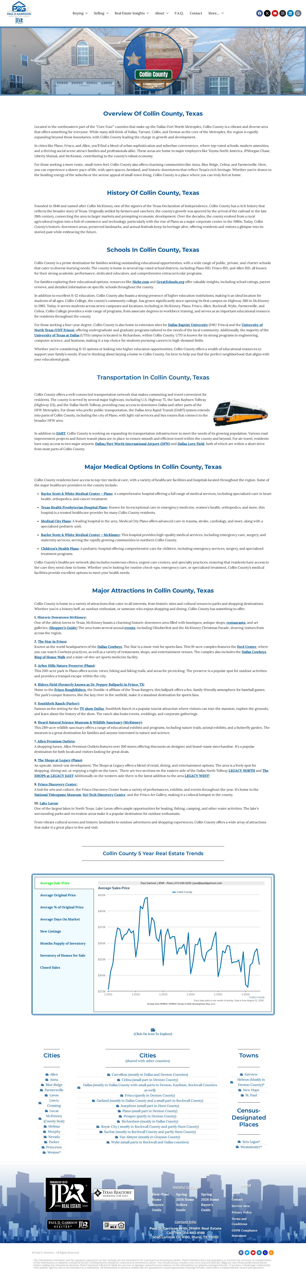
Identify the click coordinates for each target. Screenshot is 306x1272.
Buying (78, 13)
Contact (196, 13)
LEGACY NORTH (242, 770)
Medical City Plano (56, 521)
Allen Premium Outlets (56, 741)
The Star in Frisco (52, 641)
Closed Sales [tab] (50, 967)
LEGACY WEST (197, 776)
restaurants (235, 622)
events (129, 628)
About (159, 13)
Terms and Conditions (239, 1221)
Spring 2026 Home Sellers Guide (185, 1202)
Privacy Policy (242, 1212)
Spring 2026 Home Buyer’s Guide (210, 1202)
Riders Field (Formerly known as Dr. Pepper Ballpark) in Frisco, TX (91, 684)
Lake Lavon (49, 803)
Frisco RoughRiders (70, 690)
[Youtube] (275, 13)
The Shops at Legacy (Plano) (60, 760)
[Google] (298, 13)
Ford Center (246, 647)
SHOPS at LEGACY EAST (53, 776)
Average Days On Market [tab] (60, 919)
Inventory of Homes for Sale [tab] (62, 955)
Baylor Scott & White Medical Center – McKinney (80, 535)
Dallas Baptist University (188, 325)
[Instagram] (282, 13)
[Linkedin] (290, 13)
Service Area (241, 1206)
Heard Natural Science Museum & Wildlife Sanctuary (80, 722)
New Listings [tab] (50, 931)
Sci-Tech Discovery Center (104, 795)
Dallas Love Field (191, 444)
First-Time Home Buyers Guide (160, 1202)
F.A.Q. (179, 13)
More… (213, 13)
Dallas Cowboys (109, 647)
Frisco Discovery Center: (57, 784)
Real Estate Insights (130, 13)
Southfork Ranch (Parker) (58, 703)
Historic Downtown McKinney (61, 617)
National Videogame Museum (57, 795)
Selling (99, 13)
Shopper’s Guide (63, 628)
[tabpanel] (182, 944)
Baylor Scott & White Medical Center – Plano (76, 494)
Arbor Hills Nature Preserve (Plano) (66, 665)
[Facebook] (259, 13)
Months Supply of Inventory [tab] (63, 943)
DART (60, 433)
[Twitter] (247, 1252)
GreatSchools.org (170, 282)
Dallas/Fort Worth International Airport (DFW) (132, 444)
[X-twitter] (267, 13)
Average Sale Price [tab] (55, 883)
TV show (92, 708)
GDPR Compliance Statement (244, 1233)
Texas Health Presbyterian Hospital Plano (74, 507)
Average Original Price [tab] (58, 895)
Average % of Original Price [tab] (62, 907)
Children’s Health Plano (60, 548)
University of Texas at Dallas (57, 335)
